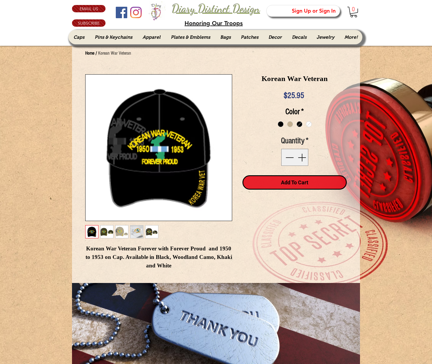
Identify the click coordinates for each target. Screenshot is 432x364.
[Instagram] (136, 12)
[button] (89, 23)
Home (89, 53)
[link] (353, 12)
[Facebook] (121, 12)
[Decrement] (289, 157)
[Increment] (302, 157)
